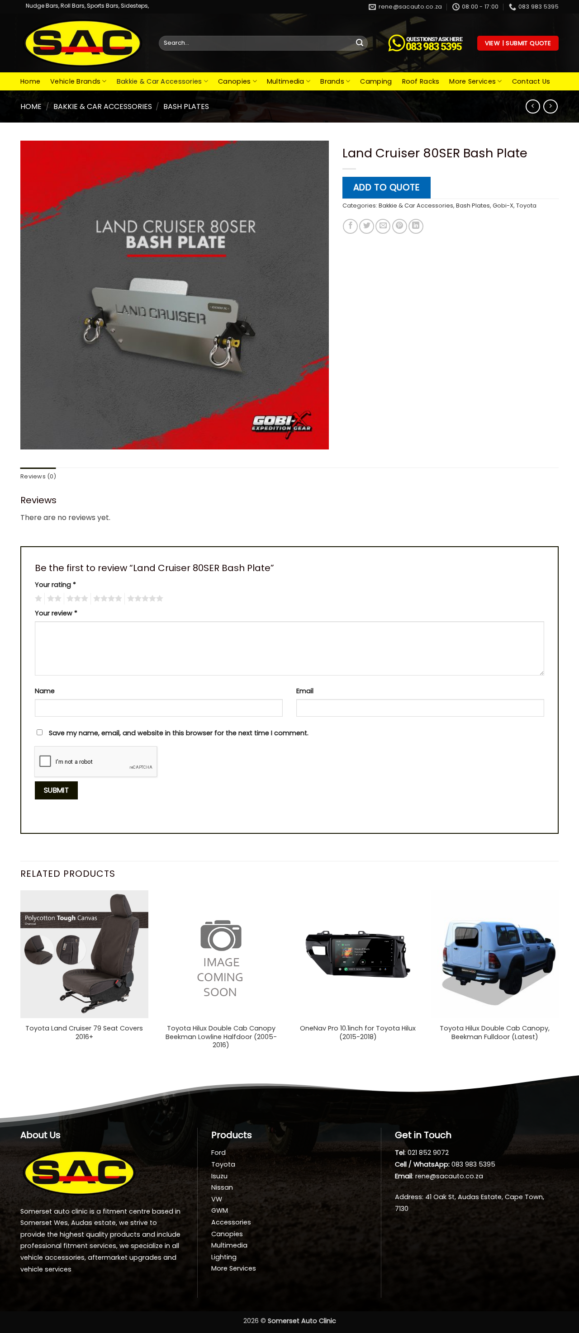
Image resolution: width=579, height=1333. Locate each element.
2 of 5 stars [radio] (53, 599)
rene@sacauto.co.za (449, 1176)
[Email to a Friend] (382, 226)
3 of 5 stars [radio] (76, 599)
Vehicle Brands (75, 81)
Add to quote (386, 187)
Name (45, 690)
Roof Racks (421, 81)
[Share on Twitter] (366, 226)
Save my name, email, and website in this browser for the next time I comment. (178, 732)
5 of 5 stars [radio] (143, 599)
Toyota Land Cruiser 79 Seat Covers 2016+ (84, 1032)
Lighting (224, 1257)
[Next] (558, 978)
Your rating (55, 584)
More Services (472, 81)
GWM (219, 1210)
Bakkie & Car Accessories (159, 81)
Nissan (222, 1187)
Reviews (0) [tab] (38, 476)
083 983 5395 (473, 1164)
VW (216, 1199)
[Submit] (359, 43)
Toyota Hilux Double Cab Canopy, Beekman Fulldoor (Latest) (495, 1032)
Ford (218, 1152)
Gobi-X (503, 205)
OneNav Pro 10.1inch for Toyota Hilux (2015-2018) (358, 1032)
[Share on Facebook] (350, 226)
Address (408, 1196)
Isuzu (219, 1176)
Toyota (526, 205)
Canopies (234, 81)
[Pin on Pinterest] (399, 226)
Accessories (231, 1222)
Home (30, 81)
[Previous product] (550, 106)
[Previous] (21, 978)
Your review (56, 613)
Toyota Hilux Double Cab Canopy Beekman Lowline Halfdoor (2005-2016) (221, 1036)
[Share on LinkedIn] (415, 226)
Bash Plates (186, 106)
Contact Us (531, 81)
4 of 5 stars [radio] (106, 599)
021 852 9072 (428, 1152)
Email (304, 690)
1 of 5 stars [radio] (37, 599)
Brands (332, 81)
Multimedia (285, 81)
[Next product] (533, 106)
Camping (376, 81)
